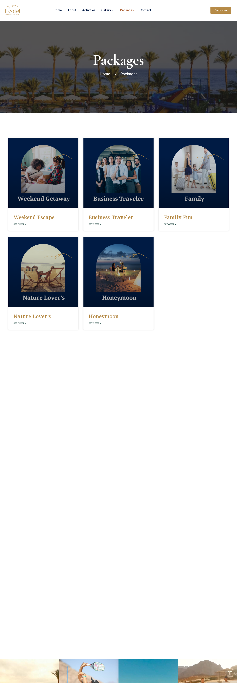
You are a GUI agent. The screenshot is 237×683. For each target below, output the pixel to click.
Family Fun (178, 217)
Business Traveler (111, 217)
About (72, 10)
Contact (145, 10)
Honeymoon (104, 316)
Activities (88, 10)
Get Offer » (20, 224)
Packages (127, 10)
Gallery (106, 10)
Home (57, 10)
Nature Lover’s (32, 316)
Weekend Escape (34, 217)
